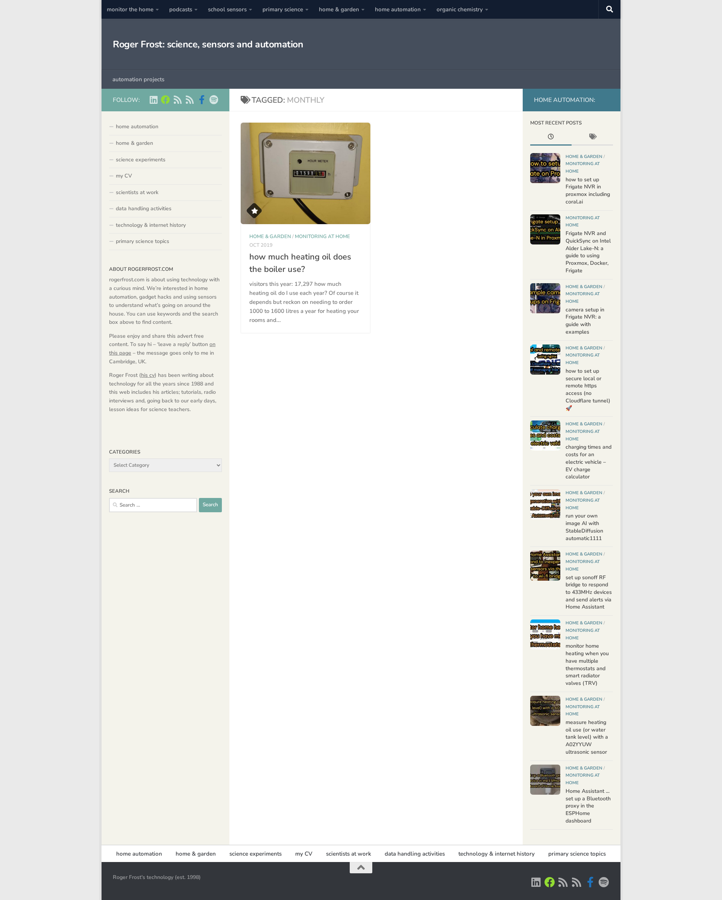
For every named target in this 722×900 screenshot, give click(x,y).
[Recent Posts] (551, 138)
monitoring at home (322, 236)
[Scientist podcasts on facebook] (201, 99)
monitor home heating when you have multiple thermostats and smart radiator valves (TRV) (587, 664)
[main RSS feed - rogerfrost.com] (189, 99)
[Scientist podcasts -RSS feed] (177, 99)
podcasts (180, 9)
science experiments (140, 159)
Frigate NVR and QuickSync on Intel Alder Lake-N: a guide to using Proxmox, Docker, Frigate (588, 252)
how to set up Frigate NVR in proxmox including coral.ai (588, 190)
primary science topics (142, 241)
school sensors (227, 9)
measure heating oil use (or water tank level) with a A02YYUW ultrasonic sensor (587, 737)
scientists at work (137, 192)
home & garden (339, 9)
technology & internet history (151, 225)
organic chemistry (460, 9)
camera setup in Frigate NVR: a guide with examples (585, 320)
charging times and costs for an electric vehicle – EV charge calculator (588, 461)
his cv (148, 375)
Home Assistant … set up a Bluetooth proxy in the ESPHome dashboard (588, 806)
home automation (398, 9)
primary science (282, 9)
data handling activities (143, 208)
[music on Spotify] (213, 99)
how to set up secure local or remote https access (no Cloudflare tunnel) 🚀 (588, 389)
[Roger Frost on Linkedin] (153, 99)
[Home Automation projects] (165, 99)
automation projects (138, 79)
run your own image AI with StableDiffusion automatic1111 (584, 527)
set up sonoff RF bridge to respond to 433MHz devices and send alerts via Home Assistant (589, 592)
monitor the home (130, 9)
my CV (124, 175)
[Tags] (592, 138)
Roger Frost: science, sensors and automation (208, 44)
